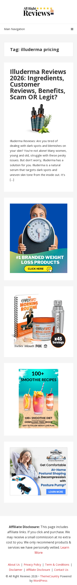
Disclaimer (15, 570)
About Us (14, 564)
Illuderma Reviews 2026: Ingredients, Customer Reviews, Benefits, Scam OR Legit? (38, 84)
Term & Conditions (57, 564)
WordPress (40, 580)
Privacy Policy (32, 564)
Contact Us (61, 570)
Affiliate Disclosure (38, 570)
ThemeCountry (49, 576)
